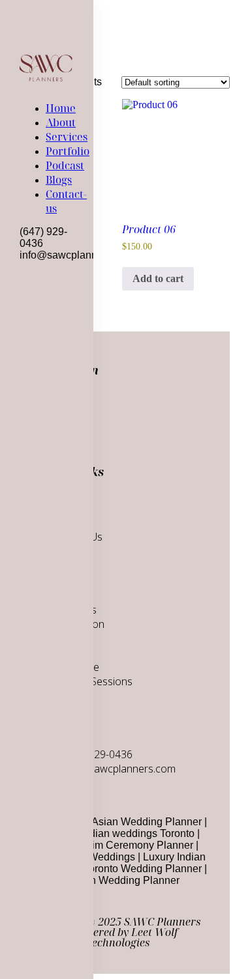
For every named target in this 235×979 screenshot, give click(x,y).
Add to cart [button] (158, 278)
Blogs (59, 180)
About (61, 122)
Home (61, 108)
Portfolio (67, 151)
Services (66, 137)
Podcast (65, 165)
